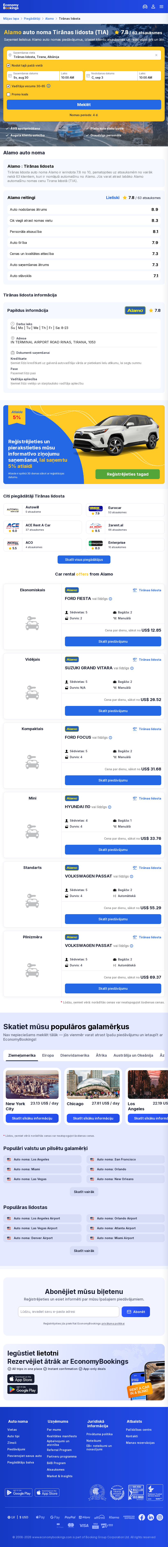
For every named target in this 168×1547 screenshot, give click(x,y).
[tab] (22, 1056)
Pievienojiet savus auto (24, 1456)
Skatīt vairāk (84, 1192)
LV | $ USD (19, 1517)
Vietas (12, 1429)
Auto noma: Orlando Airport (117, 1218)
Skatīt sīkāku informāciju (32, 1118)
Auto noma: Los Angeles (31, 1159)
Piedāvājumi (16, 1449)
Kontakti (132, 1436)
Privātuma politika (99, 1434)
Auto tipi (13, 1436)
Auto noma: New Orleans (115, 1179)
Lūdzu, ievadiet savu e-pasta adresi (47, 1312)
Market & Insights (60, 1476)
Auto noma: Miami (27, 1169)
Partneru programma (62, 1456)
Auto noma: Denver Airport (33, 1238)
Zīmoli (11, 1442)
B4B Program (56, 1463)
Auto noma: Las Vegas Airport (35, 1228)
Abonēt (139, 1312)
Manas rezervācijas (140, 1442)
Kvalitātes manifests (62, 1436)
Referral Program (59, 1450)
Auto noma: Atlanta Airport (116, 1228)
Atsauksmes (56, 1469)
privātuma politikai (113, 1323)
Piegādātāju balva (20, 1462)
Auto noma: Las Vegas (30, 1179)
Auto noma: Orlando (111, 1169)
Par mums (54, 1429)
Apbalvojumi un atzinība (58, 1442)
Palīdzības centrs (139, 1429)
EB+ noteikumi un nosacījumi (99, 1447)
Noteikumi (93, 1440)
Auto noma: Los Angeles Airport (37, 1218)
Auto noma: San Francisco (116, 1159)
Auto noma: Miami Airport (115, 1238)
